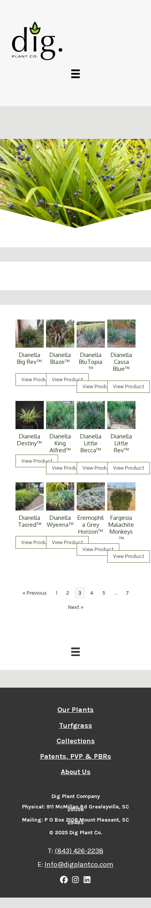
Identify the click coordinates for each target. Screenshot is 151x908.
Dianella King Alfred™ (60, 443)
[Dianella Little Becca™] (91, 415)
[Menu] (75, 73)
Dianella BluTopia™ (90, 361)
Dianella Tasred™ (29, 521)
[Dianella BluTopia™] (91, 334)
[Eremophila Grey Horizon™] (91, 496)
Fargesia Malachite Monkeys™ (121, 528)
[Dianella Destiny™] (29, 415)
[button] (64, 880)
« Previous (34, 593)
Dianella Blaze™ (60, 358)
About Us (76, 772)
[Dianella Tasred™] (29, 496)
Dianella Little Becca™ (90, 443)
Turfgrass (75, 725)
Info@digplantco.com (79, 864)
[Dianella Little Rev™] (121, 415)
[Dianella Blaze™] (60, 334)
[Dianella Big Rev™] (29, 334)
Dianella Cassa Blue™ (121, 361)
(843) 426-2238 (79, 851)
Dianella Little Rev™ (121, 443)
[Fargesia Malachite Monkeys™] (121, 496)
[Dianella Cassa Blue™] (121, 334)
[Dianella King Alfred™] (60, 415)
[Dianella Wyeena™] (60, 496)
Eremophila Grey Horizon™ (90, 524)
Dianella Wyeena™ (60, 521)
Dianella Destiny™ (29, 440)
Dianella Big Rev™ (29, 358)
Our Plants (75, 709)
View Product (37, 379)
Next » (76, 607)
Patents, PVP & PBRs (75, 756)
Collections (76, 741)
